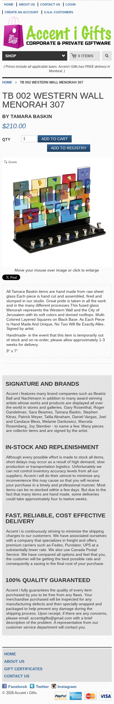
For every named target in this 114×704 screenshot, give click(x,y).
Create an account (21, 12)
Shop (10, 56)
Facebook (17, 686)
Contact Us (50, 4)
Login (71, 4)
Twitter (42, 686)
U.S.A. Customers (58, 12)
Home (8, 4)
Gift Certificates (23, 669)
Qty (6, 139)
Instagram (67, 686)
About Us (27, 4)
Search (107, 56)
